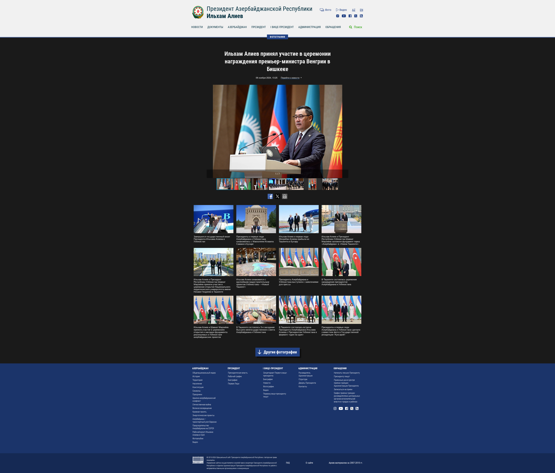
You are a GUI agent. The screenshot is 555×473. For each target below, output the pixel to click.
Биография (232, 380)
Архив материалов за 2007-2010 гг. (346, 463)
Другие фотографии (280, 352)
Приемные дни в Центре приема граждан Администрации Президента (346, 383)
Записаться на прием (343, 389)
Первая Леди (233, 383)
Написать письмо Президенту (347, 372)
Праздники (197, 394)
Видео (343, 10)
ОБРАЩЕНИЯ (333, 27)
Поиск (358, 27)
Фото (328, 10)
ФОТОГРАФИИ (277, 37)
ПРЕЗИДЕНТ (258, 27)
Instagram (337, 15)
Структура (303, 379)
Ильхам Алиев (225, 15)
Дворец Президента (307, 383)
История (196, 376)
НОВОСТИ (197, 27)
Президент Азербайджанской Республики (259, 8)
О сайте (309, 463)
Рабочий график (235, 376)
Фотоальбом (198, 438)
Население (197, 383)
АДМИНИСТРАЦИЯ (309, 27)
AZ (353, 10)
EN (361, 10)
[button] (345, 131)
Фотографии (268, 386)
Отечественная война (202, 404)
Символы (197, 391)
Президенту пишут (342, 376)
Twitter (355, 15)
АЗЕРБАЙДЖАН (237, 27)
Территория (197, 380)
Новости (266, 383)
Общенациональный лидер (204, 372)
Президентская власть (238, 372)
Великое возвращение (202, 408)
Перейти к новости (290, 77)
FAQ (288, 463)
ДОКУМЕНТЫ (215, 27)
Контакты (303, 386)
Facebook (350, 15)
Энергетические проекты (203, 415)
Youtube (344, 15)
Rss (361, 15)
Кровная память (200, 411)
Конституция (198, 387)
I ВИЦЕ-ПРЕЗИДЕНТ (282, 27)
